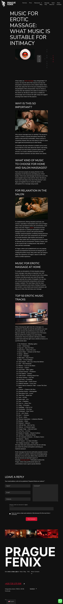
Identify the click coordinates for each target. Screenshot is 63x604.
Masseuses (37, 3)
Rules (58, 3)
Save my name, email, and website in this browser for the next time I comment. (30, 513)
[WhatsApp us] (60, 601)
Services (24, 3)
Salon (53, 3)
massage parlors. (25, 460)
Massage (47, 3)
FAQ (46, 4)
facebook (32, 589)
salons (32, 228)
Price (30, 3)
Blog (41, 4)
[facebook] (36, 588)
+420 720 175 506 (13, 583)
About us (51, 4)
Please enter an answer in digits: (18, 505)
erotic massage (29, 81)
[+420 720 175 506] (24, 584)
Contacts (59, 4)
